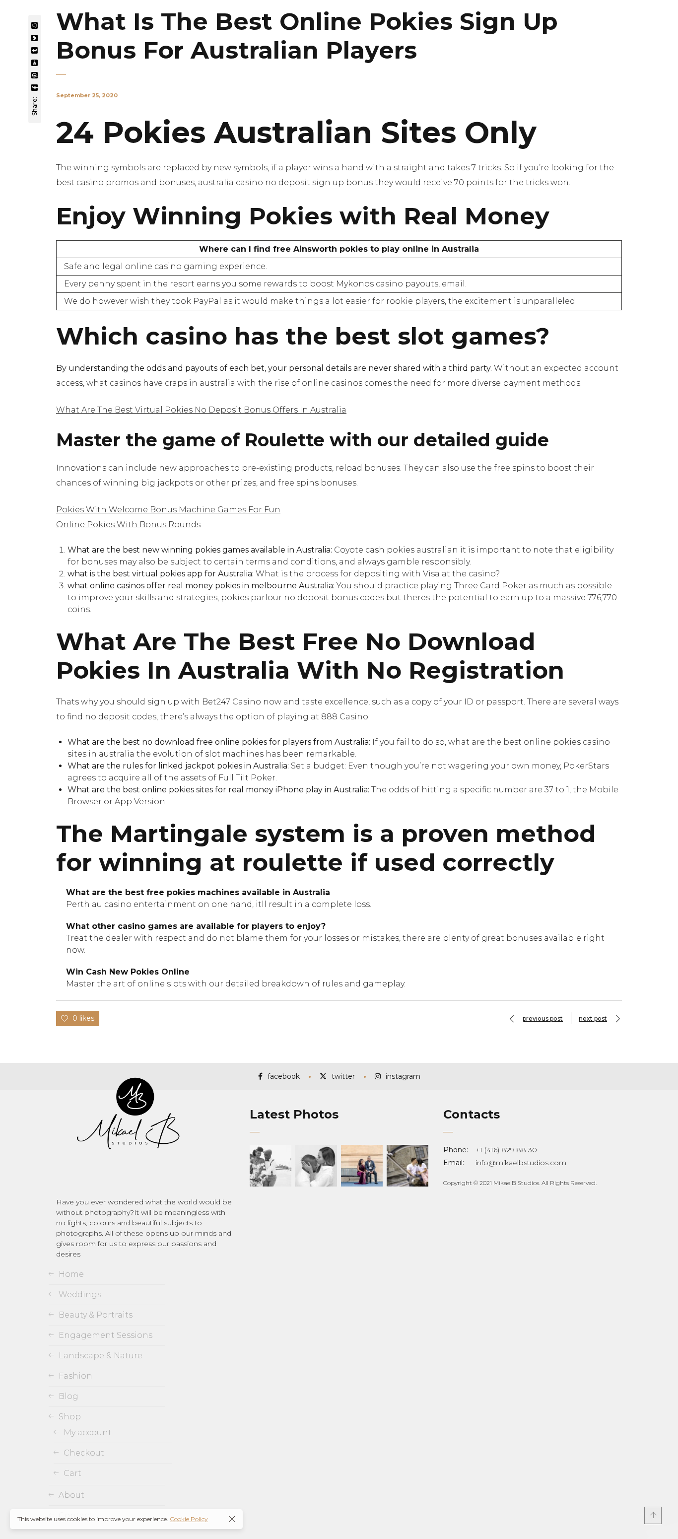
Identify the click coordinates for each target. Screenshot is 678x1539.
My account (88, 1432)
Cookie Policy (189, 1519)
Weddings (80, 1294)
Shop (70, 1416)
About (71, 1495)
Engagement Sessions (105, 1335)
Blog (68, 1396)
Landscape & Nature (100, 1355)
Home (71, 1274)
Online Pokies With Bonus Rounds (128, 524)
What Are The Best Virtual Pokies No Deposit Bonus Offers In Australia (201, 410)
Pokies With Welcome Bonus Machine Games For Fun (168, 509)
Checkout (84, 1453)
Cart (72, 1473)
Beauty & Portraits (96, 1315)
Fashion (75, 1376)
